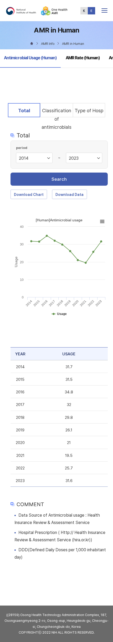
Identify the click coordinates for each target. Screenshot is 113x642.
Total (28, 110)
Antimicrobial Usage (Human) (30, 57)
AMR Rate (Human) (83, 57)
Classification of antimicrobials (56, 112)
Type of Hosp (89, 110)
